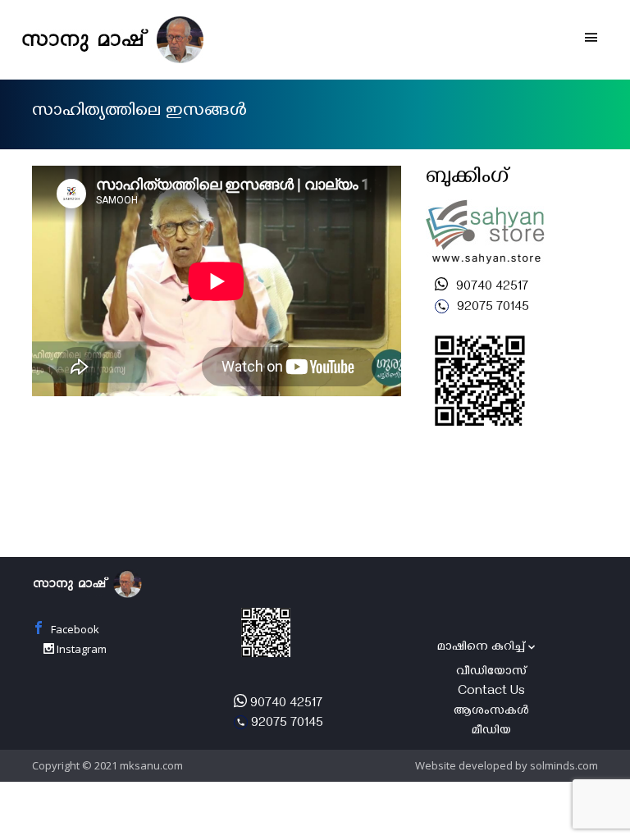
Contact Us (491, 692)
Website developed (464, 765)
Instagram (80, 648)
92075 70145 (491, 308)
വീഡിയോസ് (491, 672)
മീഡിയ (491, 732)
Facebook (73, 629)
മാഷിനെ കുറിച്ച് (481, 648)
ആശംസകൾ (491, 712)
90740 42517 (490, 288)
